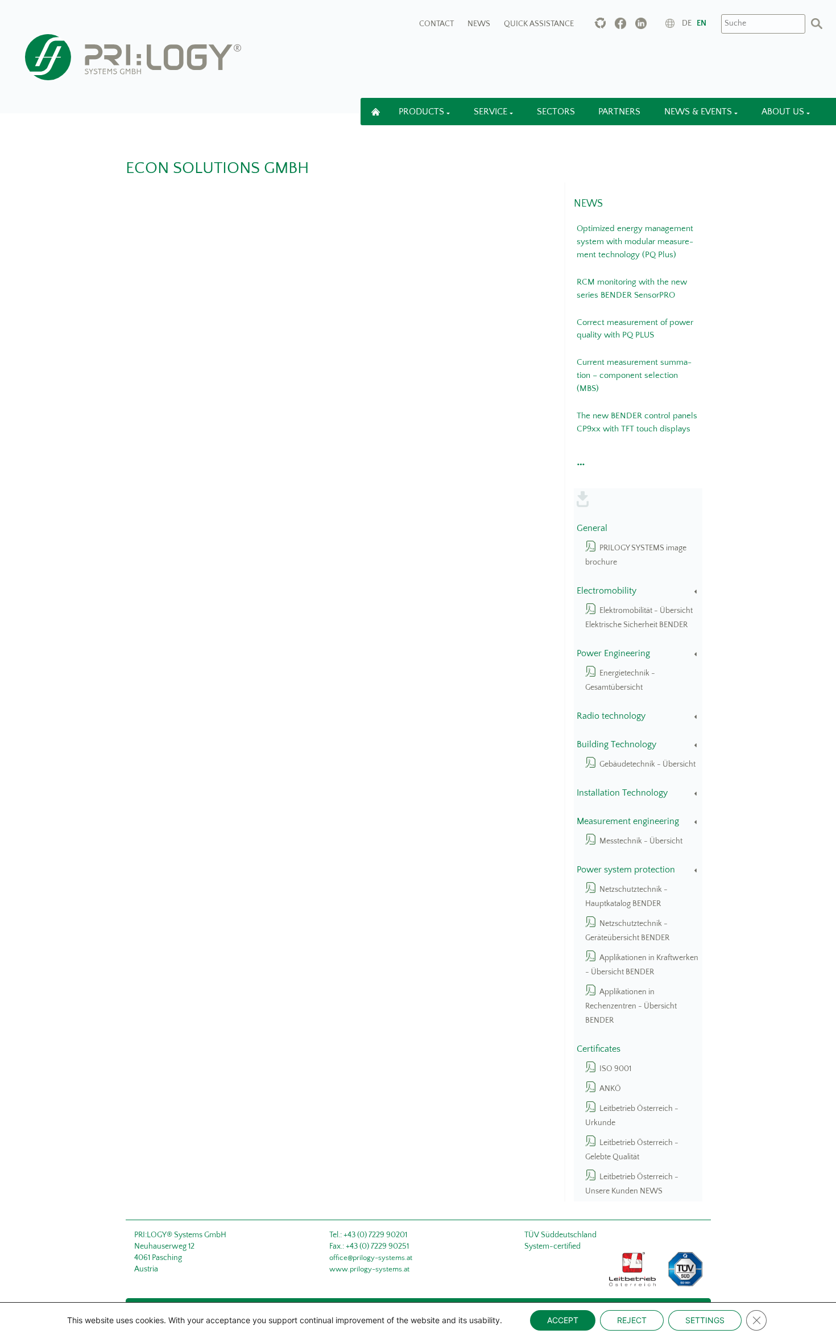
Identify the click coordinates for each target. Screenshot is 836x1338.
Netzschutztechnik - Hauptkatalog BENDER (626, 896)
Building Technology (616, 745)
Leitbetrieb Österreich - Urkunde (631, 1115)
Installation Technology (622, 793)
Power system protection (626, 870)
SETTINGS (705, 1320)
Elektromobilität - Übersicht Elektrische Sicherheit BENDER (639, 617)
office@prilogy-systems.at (370, 1258)
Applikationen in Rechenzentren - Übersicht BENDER (631, 1006)
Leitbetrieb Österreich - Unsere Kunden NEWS (631, 1184)
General (592, 528)
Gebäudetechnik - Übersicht (647, 764)
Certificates (598, 1049)
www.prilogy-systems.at (369, 1269)
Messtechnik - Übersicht (640, 841)
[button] (579, 461)
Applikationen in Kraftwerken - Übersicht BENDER (641, 965)
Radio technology (611, 716)
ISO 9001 (615, 1068)
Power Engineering (613, 653)
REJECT (632, 1320)
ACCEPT (562, 1320)
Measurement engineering (628, 821)
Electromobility (606, 591)
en (701, 23)
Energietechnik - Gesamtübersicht (620, 680)
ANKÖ (610, 1088)
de (687, 23)
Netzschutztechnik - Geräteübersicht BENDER (627, 930)
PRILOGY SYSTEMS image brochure (635, 555)
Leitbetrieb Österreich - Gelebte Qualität (631, 1150)
